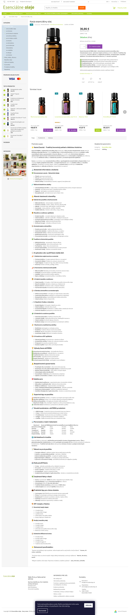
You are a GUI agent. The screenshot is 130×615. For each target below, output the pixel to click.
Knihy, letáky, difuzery (10, 57)
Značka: (69, 24)
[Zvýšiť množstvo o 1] (86, 45)
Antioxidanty (9, 48)
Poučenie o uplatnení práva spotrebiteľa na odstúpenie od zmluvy (64, 584)
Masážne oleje (8, 60)
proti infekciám (10, 45)
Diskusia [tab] (50, 138)
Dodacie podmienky (59, 587)
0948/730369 (85, 591)
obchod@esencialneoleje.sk (89, 587)
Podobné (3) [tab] (41, 138)
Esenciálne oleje (8, 26)
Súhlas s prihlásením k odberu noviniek (64, 596)
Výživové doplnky (9, 62)
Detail (98, 130)
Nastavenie (42, 611)
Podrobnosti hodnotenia (56, 24)
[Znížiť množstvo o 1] (86, 47)
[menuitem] (5, 13)
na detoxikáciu (10, 43)
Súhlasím (88, 605)
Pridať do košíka (95, 46)
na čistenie (9, 55)
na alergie (8, 53)
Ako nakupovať (55, 2)
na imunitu (9, 41)
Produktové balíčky (9, 67)
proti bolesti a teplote (12, 33)
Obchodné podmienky (69, 2)
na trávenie (9, 31)
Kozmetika (7, 65)
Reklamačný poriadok (59, 589)
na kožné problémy (11, 36)
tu (69, 606)
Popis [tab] (33, 138)
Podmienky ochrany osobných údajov (63, 592)
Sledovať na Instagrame (16, 179)
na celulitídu (9, 50)
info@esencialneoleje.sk (88, 582)
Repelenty (7, 69)
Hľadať (82, 7)
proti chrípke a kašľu (11, 38)
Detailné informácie (85, 73)
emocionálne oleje (11, 29)
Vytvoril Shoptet (122, 611)
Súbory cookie (57, 594)
